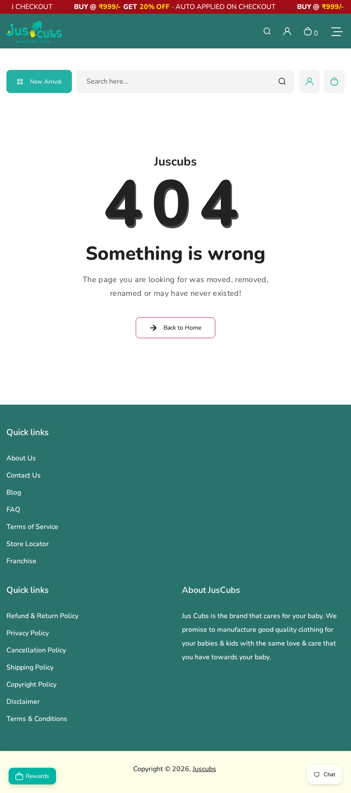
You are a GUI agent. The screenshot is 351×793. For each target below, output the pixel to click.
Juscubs (204, 769)
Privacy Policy (27, 633)
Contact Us (23, 475)
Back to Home (182, 328)
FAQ (13, 509)
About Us (21, 458)
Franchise (21, 561)
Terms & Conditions (36, 719)
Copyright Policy (31, 684)
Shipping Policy (30, 667)
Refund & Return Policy (42, 616)
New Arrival (46, 82)
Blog (13, 492)
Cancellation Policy (36, 650)
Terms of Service (32, 527)
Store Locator (27, 544)
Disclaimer (23, 701)
